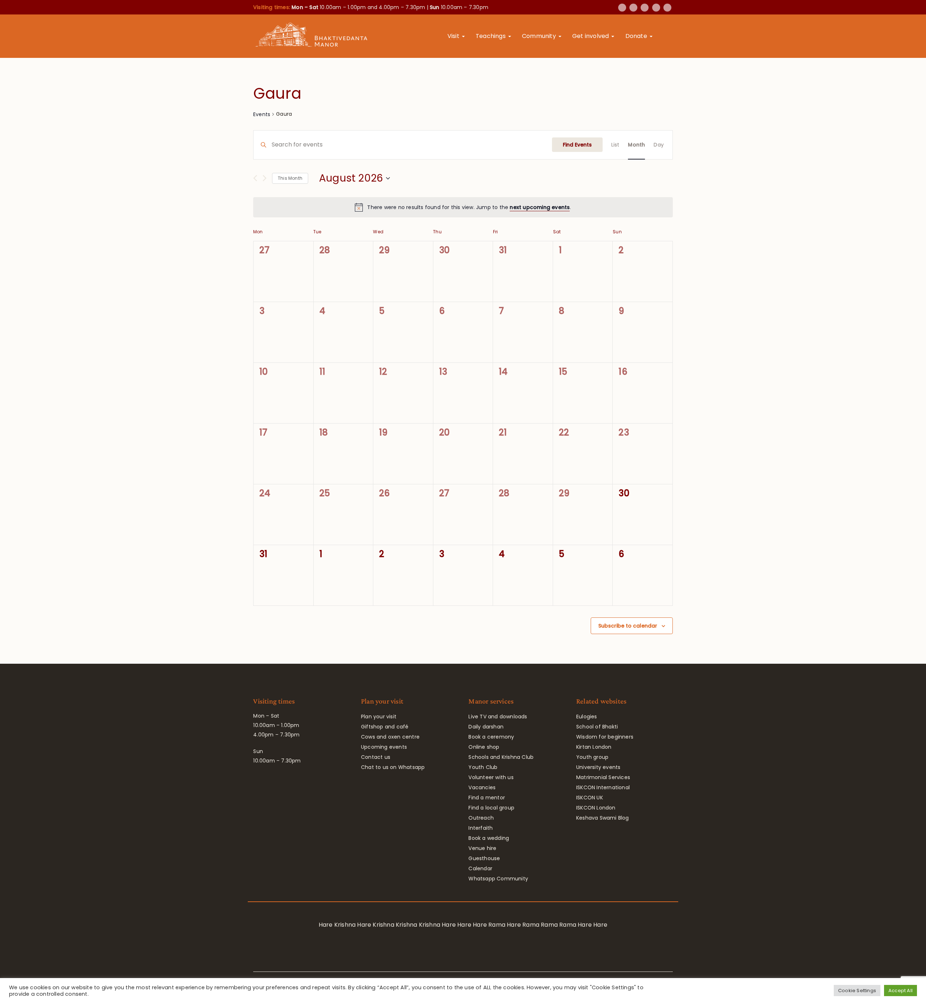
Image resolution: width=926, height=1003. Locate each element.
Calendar (480, 868)
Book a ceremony (491, 736)
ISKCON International (603, 787)
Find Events (577, 144)
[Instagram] (656, 8)
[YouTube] (645, 8)
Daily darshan (486, 726)
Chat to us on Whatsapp (393, 767)
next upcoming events (540, 207)
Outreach (481, 817)
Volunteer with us (490, 777)
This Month (290, 178)
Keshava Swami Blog (602, 817)
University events (598, 767)
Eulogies (586, 716)
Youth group (592, 757)
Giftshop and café (384, 726)
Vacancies (482, 787)
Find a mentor (486, 797)
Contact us (375, 757)
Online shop (483, 747)
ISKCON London (596, 807)
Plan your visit (378, 716)
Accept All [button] (900, 990)
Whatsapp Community (498, 878)
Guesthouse (484, 858)
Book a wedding (488, 838)
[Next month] (265, 178)
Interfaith (480, 828)
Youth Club (482, 767)
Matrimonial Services (603, 777)
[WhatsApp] (667, 8)
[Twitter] (633, 8)
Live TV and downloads (497, 716)
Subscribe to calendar (627, 625)
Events (261, 114)
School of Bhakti (597, 726)
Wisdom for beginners (604, 736)
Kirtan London (594, 747)
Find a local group (491, 807)
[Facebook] (622, 8)
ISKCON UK (589, 797)
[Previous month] (255, 178)
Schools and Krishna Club (501, 757)
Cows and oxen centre (390, 736)
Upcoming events (384, 747)
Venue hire (482, 848)
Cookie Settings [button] (857, 990)
